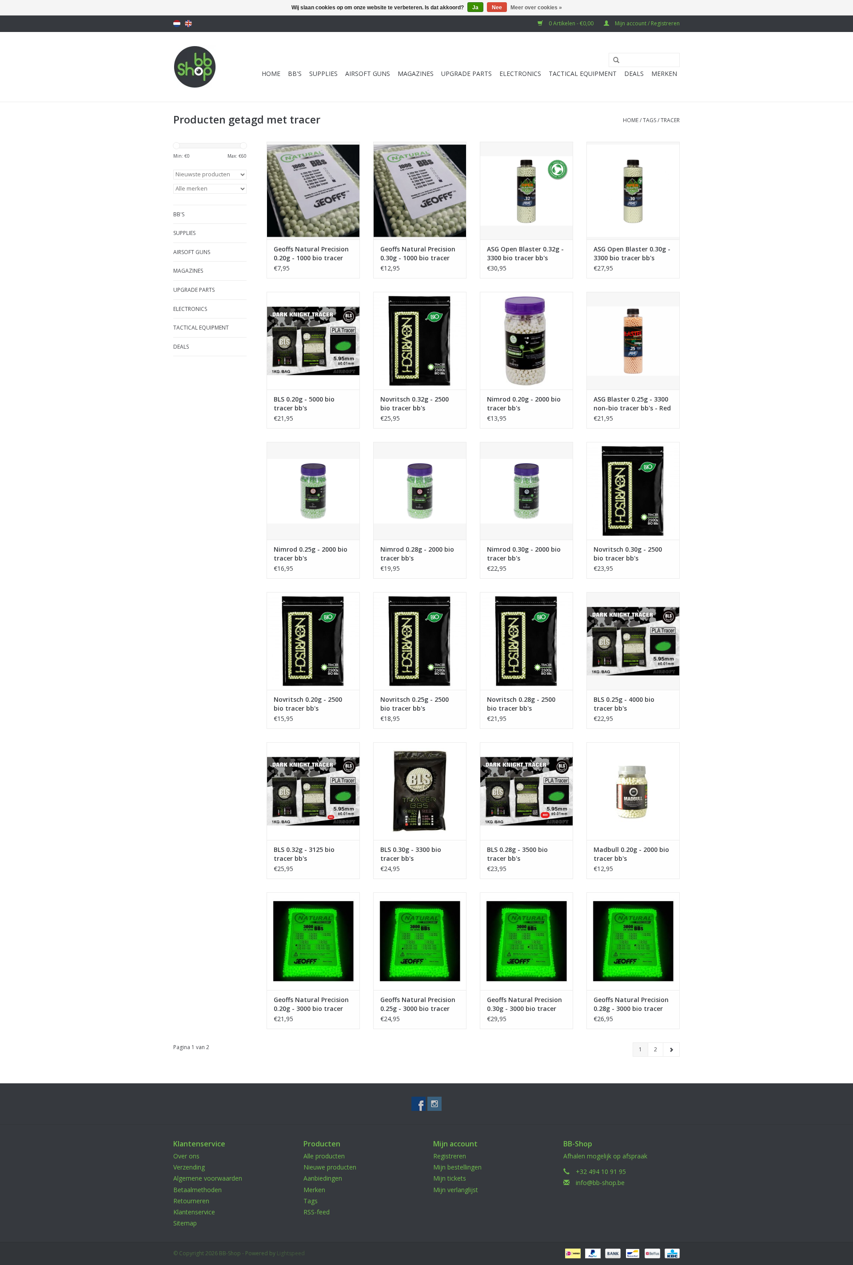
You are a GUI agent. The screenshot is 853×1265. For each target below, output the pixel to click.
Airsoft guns (367, 73)
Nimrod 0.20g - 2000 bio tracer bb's (524, 403)
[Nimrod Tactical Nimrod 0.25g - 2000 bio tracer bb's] (313, 491)
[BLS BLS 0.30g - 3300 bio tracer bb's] (419, 791)
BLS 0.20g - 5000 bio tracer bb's (304, 403)
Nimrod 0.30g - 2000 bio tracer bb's (524, 553)
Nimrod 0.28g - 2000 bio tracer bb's (417, 553)
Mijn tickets (449, 1178)
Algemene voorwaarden (207, 1178)
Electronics (520, 73)
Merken (664, 73)
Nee (497, 7)
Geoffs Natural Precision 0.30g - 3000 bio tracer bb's (524, 1004)
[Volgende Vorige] (671, 1049)
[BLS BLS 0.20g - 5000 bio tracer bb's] (313, 341)
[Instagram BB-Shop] (434, 1104)
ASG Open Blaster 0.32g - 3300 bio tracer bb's (525, 253)
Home (271, 73)
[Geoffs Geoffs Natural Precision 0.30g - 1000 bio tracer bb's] (419, 190)
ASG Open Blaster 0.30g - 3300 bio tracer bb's (632, 253)
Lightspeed (291, 1253)
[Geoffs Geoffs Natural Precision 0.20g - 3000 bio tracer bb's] (313, 941)
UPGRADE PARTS (466, 73)
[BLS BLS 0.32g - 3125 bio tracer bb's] (313, 791)
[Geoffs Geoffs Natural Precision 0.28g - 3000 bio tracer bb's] (633, 941)
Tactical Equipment (583, 73)
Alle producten (324, 1156)
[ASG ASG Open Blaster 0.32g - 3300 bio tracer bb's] (526, 190)
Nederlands (176, 23)
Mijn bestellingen (457, 1167)
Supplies (323, 73)
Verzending (189, 1167)
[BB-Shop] (194, 66)
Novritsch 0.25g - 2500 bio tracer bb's (414, 703)
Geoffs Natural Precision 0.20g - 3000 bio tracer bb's (311, 1004)
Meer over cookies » (536, 7)
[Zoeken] (613, 60)
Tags (649, 120)
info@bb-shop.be (600, 1182)
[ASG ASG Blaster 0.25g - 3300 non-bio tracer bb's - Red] (633, 341)
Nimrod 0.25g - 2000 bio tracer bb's (310, 553)
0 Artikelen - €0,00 (571, 23)
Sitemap (185, 1223)
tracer (670, 120)
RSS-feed (316, 1212)
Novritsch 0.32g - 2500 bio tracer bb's (414, 403)
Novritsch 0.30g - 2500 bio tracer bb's (628, 553)
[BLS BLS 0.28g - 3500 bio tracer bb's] (526, 791)
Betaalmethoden (197, 1189)
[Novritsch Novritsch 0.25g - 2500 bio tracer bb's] (419, 641)
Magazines (416, 73)
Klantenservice (194, 1212)
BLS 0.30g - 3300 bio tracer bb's (410, 854)
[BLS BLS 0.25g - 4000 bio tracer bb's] (633, 641)
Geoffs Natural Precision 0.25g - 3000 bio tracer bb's (417, 1004)
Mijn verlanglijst (455, 1189)
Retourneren (191, 1201)
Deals (634, 73)
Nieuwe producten (329, 1167)
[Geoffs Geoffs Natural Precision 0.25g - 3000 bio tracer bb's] (419, 941)
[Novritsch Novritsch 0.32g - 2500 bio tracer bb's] (419, 341)
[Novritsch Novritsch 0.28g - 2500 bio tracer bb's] (526, 641)
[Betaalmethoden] (572, 1253)
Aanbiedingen (322, 1178)
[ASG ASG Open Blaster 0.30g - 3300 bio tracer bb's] (633, 190)
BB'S (295, 73)
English (188, 23)
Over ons (186, 1156)
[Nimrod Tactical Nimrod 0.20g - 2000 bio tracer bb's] (526, 341)
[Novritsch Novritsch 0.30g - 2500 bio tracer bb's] (633, 491)
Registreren (449, 1156)
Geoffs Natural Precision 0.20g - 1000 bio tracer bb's (311, 254)
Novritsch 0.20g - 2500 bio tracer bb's (308, 703)
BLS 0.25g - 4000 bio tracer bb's (624, 703)
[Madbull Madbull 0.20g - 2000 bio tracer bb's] (633, 791)
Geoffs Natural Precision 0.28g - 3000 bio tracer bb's (631, 1004)
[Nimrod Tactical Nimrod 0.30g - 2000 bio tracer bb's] (526, 491)
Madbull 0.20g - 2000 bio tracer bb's (631, 854)
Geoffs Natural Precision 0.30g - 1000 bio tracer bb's (417, 254)
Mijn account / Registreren (647, 23)
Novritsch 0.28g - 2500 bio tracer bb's (521, 703)
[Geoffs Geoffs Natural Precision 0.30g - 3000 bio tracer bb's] (526, 941)
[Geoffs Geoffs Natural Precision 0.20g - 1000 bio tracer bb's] (313, 190)
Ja (475, 7)
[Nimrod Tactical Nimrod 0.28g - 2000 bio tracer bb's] (419, 491)
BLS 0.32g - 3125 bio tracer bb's (304, 854)
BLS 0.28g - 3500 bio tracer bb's (517, 854)
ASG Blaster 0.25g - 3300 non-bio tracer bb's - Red (632, 403)
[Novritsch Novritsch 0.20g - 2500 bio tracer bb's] (313, 641)
